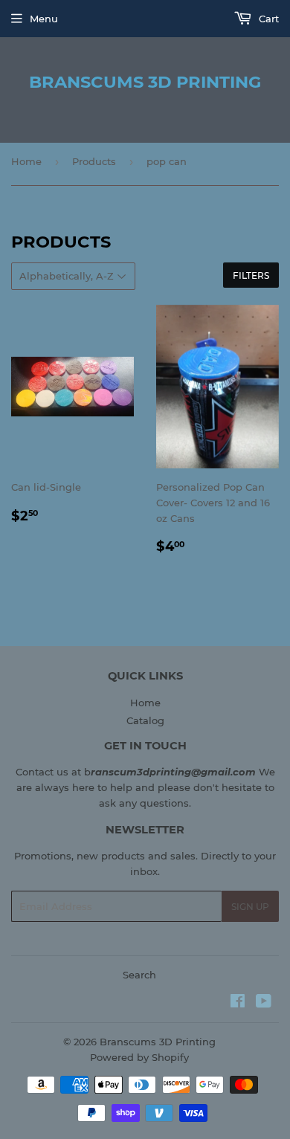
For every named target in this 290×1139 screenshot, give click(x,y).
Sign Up (250, 906)
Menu (44, 19)
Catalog (145, 720)
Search (139, 975)
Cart (267, 19)
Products (94, 161)
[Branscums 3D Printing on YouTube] (263, 1003)
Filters (251, 275)
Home (26, 161)
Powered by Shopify (139, 1057)
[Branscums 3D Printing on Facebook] (237, 1003)
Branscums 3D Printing (145, 81)
